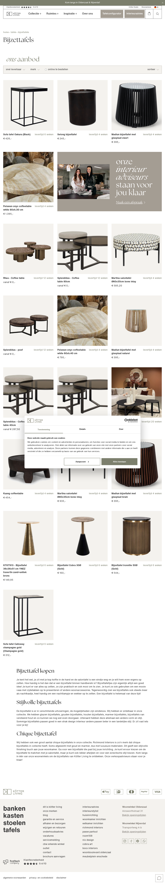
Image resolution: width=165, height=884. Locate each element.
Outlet (46, 848)
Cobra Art (87, 844)
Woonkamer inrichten (94, 819)
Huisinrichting (90, 815)
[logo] (13, 792)
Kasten (13, 816)
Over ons (87, 14)
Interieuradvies (134, 14)
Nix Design (88, 840)
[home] (12, 14)
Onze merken (50, 811)
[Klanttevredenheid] (11, 862)
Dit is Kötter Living (52, 807)
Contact (47, 852)
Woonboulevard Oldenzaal (96, 852)
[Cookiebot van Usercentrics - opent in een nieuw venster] (126, 420)
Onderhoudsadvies (53, 832)
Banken (14, 809)
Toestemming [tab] (44, 429)
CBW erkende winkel (53, 844)
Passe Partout (89, 832)
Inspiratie (69, 14)
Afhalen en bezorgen (54, 824)
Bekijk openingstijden (134, 815)
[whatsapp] (144, 841)
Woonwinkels (146, 7)
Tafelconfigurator (111, 14)
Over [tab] (121, 429)
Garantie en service (53, 819)
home (6, 32)
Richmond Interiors (92, 828)
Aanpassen (81, 461)
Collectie (33, 14)
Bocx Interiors (90, 848)
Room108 (87, 836)
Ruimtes (51, 14)
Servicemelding (51, 840)
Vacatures (48, 836)
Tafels (11, 830)
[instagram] (124, 841)
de (157, 7)
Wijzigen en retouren (54, 828)
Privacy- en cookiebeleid (41, 878)
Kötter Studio (133, 7)
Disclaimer (61, 878)
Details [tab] (82, 429)
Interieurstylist (90, 811)
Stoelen (14, 823)
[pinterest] (137, 841)
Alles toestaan (119, 461)
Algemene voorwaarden (14, 878)
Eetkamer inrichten (92, 824)
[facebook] (131, 841)
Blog (45, 815)
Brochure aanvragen (54, 857)
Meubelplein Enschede (94, 857)
